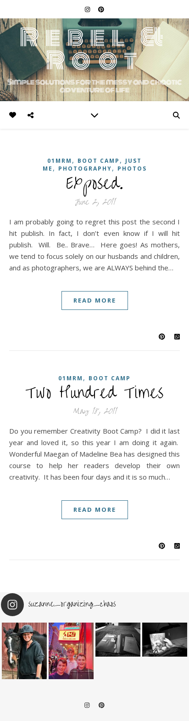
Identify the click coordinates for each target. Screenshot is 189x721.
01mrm (59, 161)
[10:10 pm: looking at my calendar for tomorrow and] (117, 640)
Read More (94, 300)
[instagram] (88, 9)
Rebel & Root (95, 49)
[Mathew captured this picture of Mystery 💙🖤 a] (24, 651)
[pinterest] (101, 9)
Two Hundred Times (95, 392)
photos (132, 168)
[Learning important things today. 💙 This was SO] (71, 651)
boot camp (99, 161)
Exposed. (94, 183)
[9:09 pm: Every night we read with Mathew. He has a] (164, 640)
